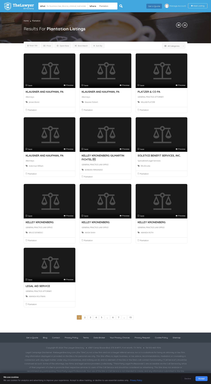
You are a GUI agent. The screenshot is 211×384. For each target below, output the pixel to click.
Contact (56, 337)
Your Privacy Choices (120, 337)
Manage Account (178, 6)
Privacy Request (142, 337)
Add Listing (198, 5)
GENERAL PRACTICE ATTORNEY (151, 97)
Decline (187, 378)
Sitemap (177, 337)
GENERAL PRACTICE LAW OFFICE (95, 164)
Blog (45, 337)
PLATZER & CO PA (149, 91)
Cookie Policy (161, 337)
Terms (86, 337)
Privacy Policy (71, 337)
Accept (201, 378)
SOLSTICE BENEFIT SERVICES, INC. (159, 155)
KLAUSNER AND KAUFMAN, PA (44, 91)
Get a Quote (154, 6)
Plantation (32, 110)
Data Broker (99, 337)
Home (26, 21)
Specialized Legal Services (149, 160)
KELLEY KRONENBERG (40, 222)
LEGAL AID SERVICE (38, 286)
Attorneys (30, 97)
